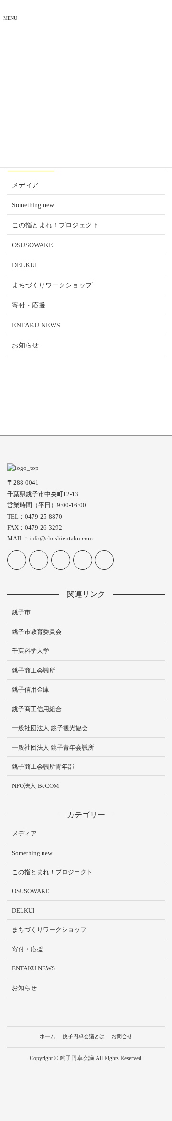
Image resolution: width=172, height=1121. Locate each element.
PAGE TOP (158, 1078)
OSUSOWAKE (32, 245)
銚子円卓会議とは (84, 1036)
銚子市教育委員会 (37, 631)
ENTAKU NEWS (36, 325)
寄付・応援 (28, 305)
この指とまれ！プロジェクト (55, 225)
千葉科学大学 (30, 650)
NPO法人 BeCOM (35, 785)
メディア (25, 185)
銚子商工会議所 (33, 670)
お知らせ (25, 345)
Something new (33, 205)
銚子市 (21, 612)
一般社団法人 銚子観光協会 (50, 728)
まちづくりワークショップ (52, 285)
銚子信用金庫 (30, 689)
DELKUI (24, 265)
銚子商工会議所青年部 (43, 766)
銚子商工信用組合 (37, 709)
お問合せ (121, 1036)
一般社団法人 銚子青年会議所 (53, 747)
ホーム (47, 1036)
